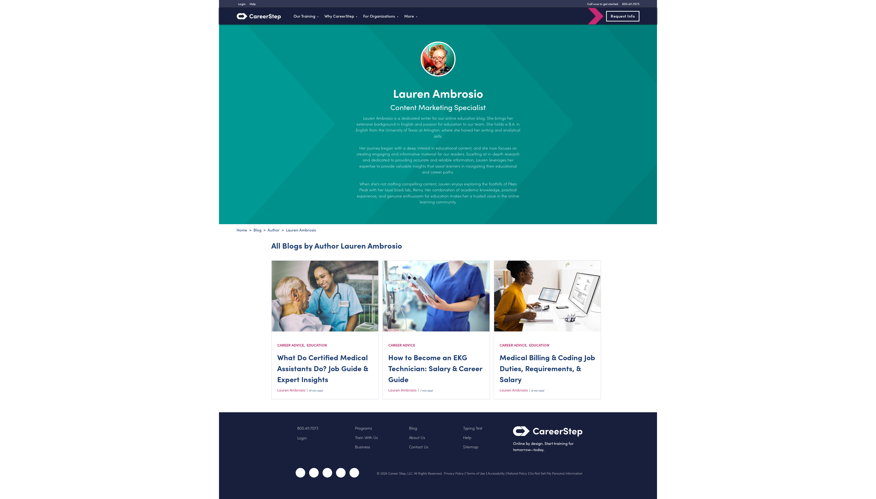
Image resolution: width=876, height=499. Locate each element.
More (409, 16)
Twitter (314, 473)
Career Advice (290, 344)
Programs (363, 428)
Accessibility (496, 473)
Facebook (300, 473)
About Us (417, 437)
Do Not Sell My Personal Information (556, 473)
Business (362, 446)
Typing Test (472, 428)
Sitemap (470, 446)
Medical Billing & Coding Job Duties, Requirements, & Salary (547, 368)
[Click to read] (325, 296)
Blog (413, 428)
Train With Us (366, 437)
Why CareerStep (339, 16)
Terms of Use (475, 473)
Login (302, 438)
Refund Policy (517, 473)
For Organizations (379, 16)
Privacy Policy (454, 473)
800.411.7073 (307, 428)
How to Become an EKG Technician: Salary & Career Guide (435, 368)
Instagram (327, 473)
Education (317, 344)
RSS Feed (354, 474)
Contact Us (418, 446)
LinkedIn (341, 473)
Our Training (304, 16)
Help (467, 437)
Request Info (623, 16)
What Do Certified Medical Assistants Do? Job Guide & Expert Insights (322, 368)
